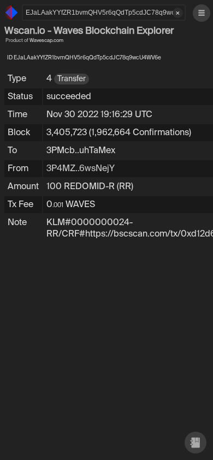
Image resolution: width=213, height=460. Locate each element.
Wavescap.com (46, 40)
